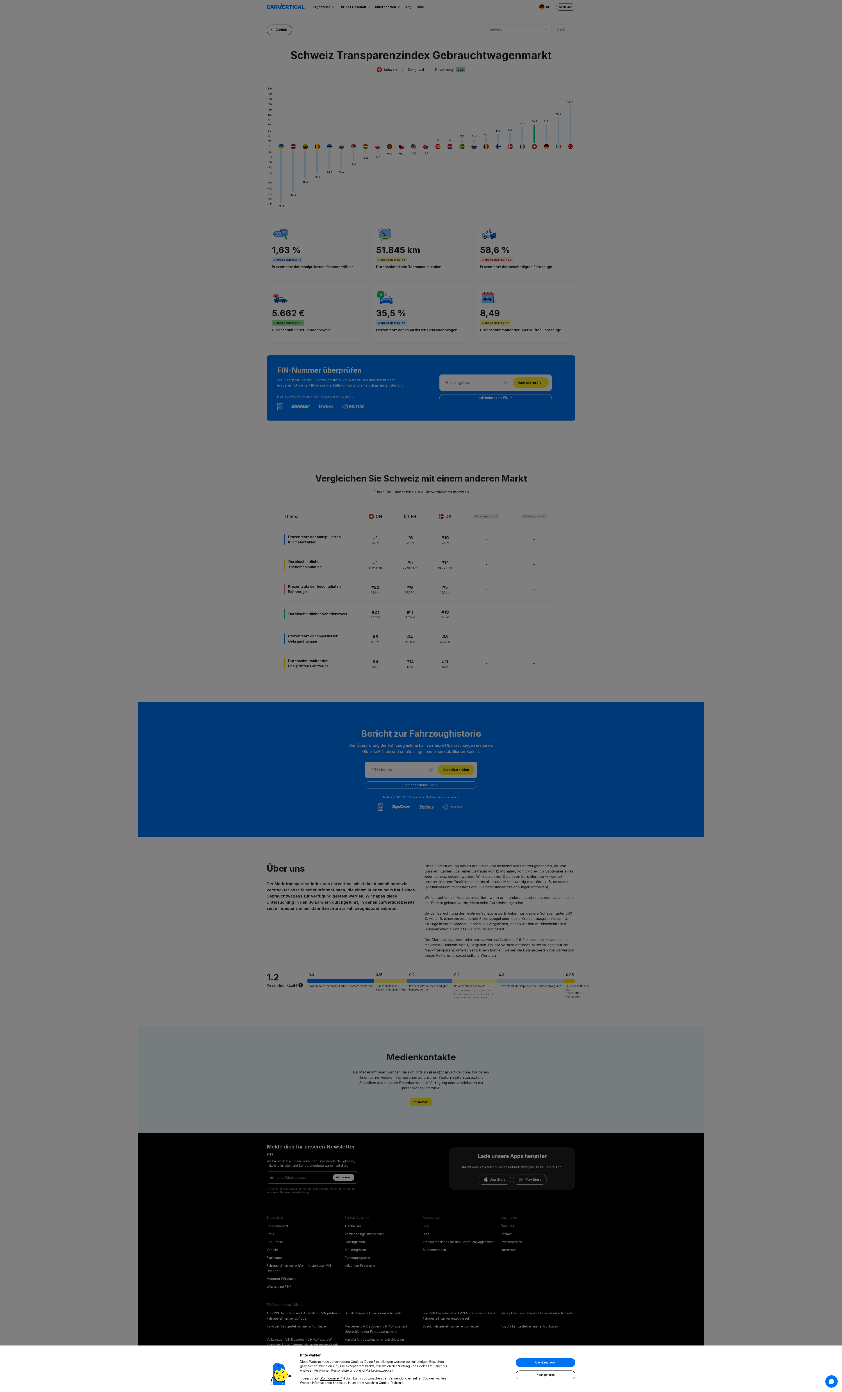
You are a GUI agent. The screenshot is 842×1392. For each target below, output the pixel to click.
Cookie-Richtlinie (391, 1383)
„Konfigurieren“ (331, 1378)
